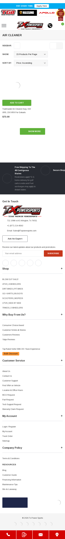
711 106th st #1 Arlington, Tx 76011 (22, 221)
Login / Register (9, 427)
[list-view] (53, 46)
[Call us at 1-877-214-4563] (50, 25)
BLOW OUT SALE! (10, 279)
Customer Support (10, 381)
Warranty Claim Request (13, 409)
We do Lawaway (9, 489)
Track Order (7, 436)
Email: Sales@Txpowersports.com (21, 231)
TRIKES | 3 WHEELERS (12, 308)
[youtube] (52, 262)
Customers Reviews (11, 335)
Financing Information (11, 480)
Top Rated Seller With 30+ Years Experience (21, 349)
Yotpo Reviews (8, 339)
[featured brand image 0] (8, 13)
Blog (4, 470)
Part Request (8, 400)
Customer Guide (9, 475)
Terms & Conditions (10, 458)
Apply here (41, 6)
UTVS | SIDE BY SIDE (11, 303)
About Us (6, 371)
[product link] (16, 85)
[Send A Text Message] (24, 534)
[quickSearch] (11, 25)
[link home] (30, 26)
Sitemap (5, 441)
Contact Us (7, 376)
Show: (5, 54)
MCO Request (8, 395)
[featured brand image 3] (47, 13)
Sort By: (7, 63)
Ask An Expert (15, 239)
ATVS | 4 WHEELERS (11, 284)
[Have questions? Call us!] (8, 534)
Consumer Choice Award (13, 325)
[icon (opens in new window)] (5, 263)
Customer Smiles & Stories (14, 330)
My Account (7, 431)
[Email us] (41, 534)
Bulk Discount (11, 353)
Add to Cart (17, 103)
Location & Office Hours (12, 390)
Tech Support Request (11, 404)
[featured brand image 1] (27, 13)
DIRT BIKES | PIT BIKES (12, 289)
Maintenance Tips (10, 484)
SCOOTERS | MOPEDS (12, 298)
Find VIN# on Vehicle (11, 385)
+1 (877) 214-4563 (15, 226)
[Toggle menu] (4, 25)
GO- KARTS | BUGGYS (12, 293)
